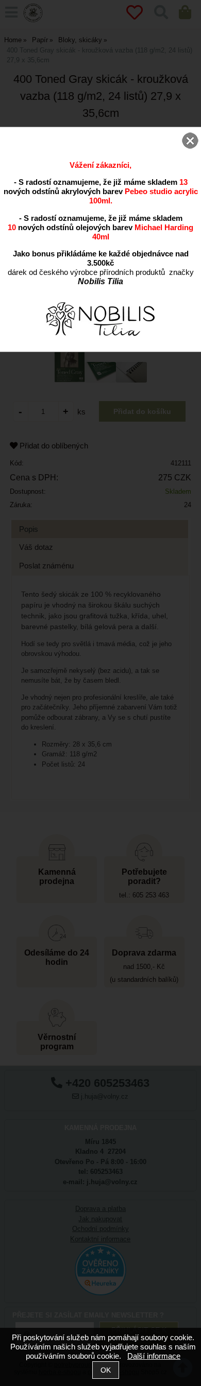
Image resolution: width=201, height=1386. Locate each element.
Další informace (153, 1356)
